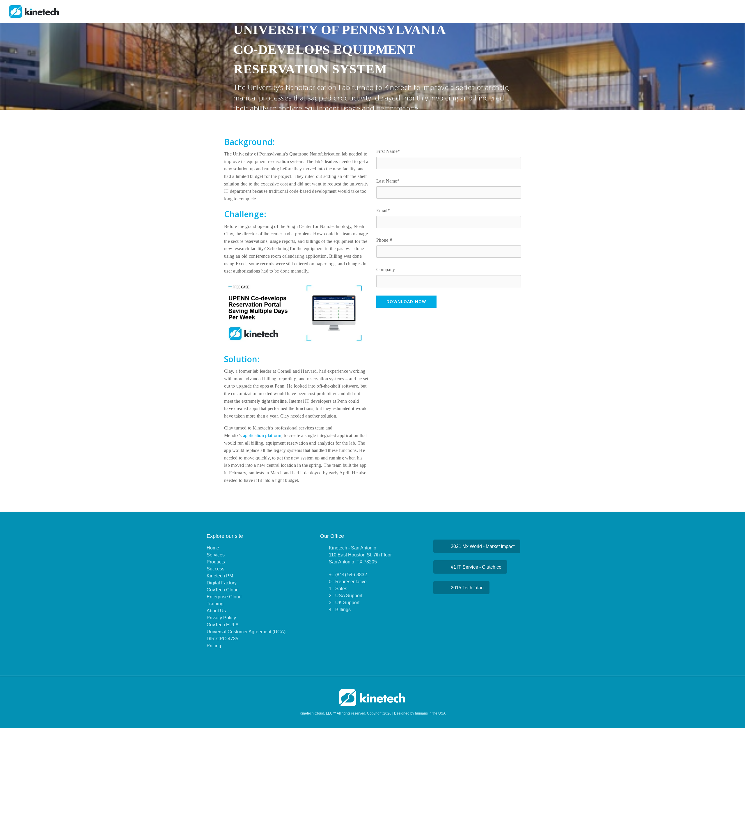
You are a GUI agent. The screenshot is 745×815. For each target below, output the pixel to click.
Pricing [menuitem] (214, 645)
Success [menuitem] (215, 568)
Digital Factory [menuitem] (222, 582)
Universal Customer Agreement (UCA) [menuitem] (246, 631)
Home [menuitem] (213, 547)
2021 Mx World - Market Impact (483, 546)
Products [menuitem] (216, 561)
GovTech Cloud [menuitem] (223, 589)
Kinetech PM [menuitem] (220, 575)
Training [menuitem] (215, 603)
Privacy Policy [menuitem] (221, 617)
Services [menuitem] (216, 554)
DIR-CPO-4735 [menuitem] (222, 638)
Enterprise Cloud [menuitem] (224, 596)
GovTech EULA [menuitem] (223, 624)
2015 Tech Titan (467, 587)
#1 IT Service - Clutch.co (476, 567)
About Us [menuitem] (216, 610)
